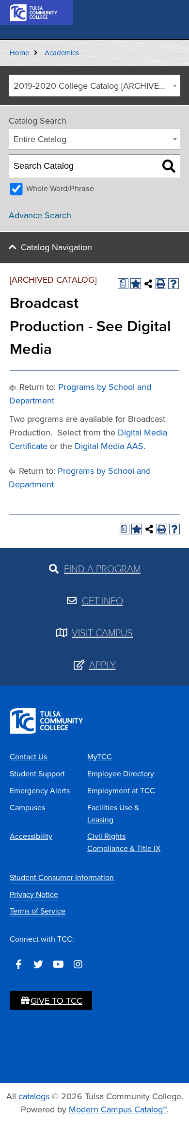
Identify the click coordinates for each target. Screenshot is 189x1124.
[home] (34, 11)
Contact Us (28, 756)
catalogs (33, 1096)
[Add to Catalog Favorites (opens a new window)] (135, 283)
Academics (62, 53)
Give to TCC (56, 1001)
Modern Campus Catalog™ (118, 1109)
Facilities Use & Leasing (113, 813)
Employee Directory (120, 773)
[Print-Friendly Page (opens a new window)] (161, 283)
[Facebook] (18, 964)
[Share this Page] (148, 283)
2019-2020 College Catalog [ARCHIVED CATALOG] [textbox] (97, 86)
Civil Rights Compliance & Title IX (123, 842)
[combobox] (94, 85)
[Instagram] (78, 964)
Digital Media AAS (109, 446)
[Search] (169, 166)
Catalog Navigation (56, 247)
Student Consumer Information (62, 877)
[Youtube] (58, 964)
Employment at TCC (121, 790)
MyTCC (99, 756)
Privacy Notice (34, 894)
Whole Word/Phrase (60, 188)
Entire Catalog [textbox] (40, 139)
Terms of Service (37, 910)
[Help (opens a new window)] (173, 283)
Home (19, 53)
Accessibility (31, 836)
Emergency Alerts (40, 790)
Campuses (27, 807)
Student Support (37, 773)
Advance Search (40, 215)
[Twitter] (38, 964)
